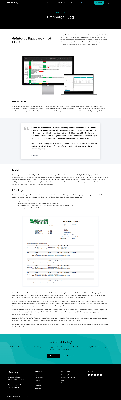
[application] (53, 3)
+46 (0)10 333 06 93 (17, 379)
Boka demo (99, 3)
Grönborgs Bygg (60, 17)
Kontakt (73, 3)
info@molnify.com (14, 377)
